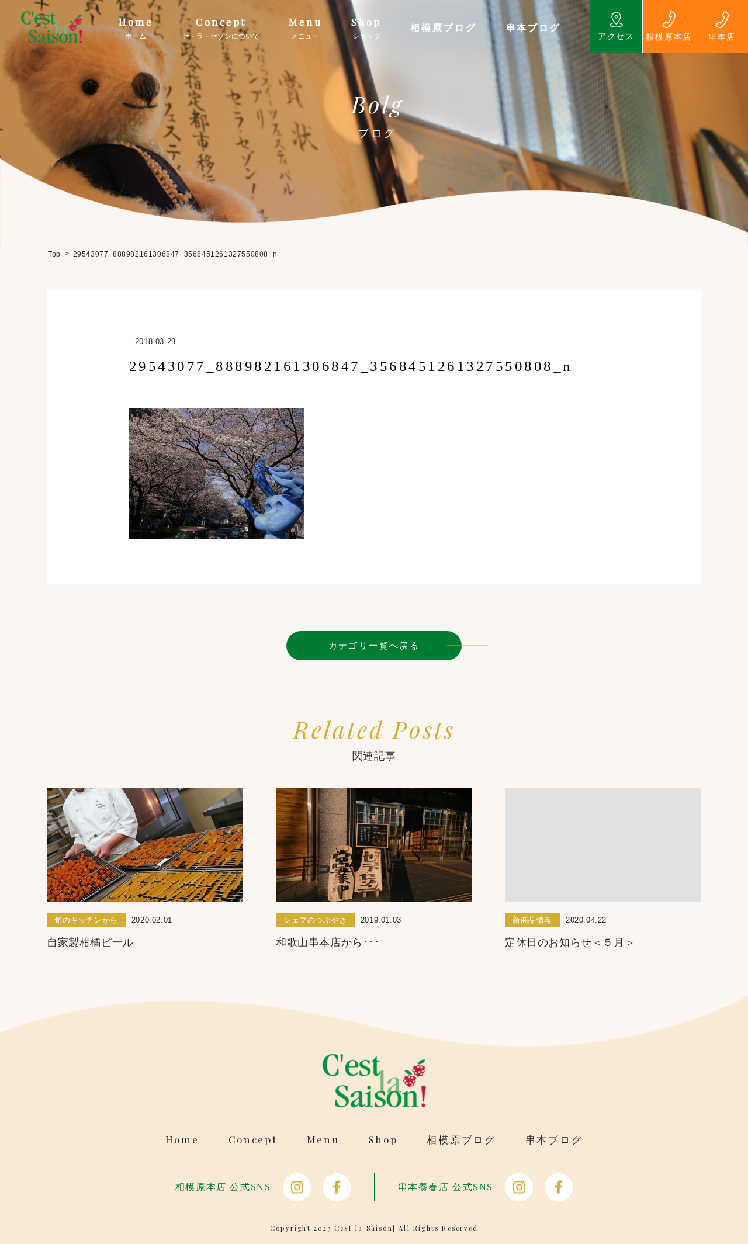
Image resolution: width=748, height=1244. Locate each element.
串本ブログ (554, 1140)
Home (182, 1140)
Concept (253, 1140)
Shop (383, 1140)
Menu (323, 1140)
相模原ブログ (461, 1140)
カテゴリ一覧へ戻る (374, 645)
